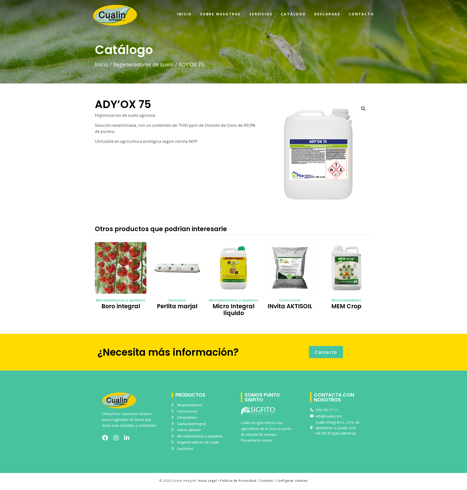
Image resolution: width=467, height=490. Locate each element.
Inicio (184, 14)
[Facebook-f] (105, 438)
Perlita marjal (177, 306)
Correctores (290, 300)
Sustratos (177, 300)
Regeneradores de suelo (143, 64)
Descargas (327, 14)
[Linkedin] (126, 438)
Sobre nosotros (220, 14)
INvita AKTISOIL (290, 306)
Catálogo (293, 14)
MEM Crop (346, 306)
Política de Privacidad (238, 481)
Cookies (266, 481)
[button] (363, 108)
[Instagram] (116, 438)
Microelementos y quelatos (120, 300)
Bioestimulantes (346, 300)
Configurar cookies (292, 481)
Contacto (361, 14)
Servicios (260, 14)
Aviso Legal (207, 481)
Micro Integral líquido (233, 309)
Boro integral (120, 306)
